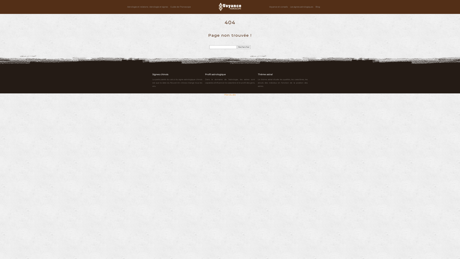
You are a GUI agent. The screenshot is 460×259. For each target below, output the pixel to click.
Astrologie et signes (158, 7)
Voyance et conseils (278, 7)
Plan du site (230, 95)
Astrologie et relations (137, 7)
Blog (318, 7)
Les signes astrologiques (301, 7)
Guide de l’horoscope (180, 7)
